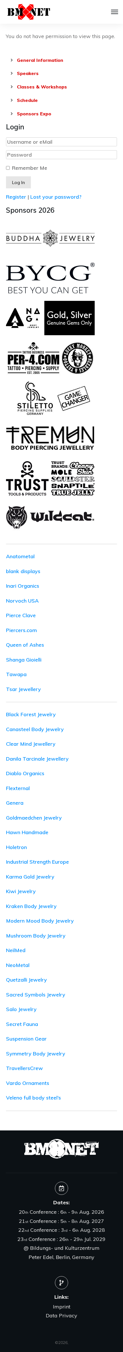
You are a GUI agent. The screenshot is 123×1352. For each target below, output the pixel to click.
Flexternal (18, 788)
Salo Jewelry (21, 1009)
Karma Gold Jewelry (30, 876)
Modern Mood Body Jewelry (40, 920)
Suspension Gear (26, 1038)
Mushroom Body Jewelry (36, 935)
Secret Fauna (22, 1024)
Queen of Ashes (25, 645)
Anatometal (20, 556)
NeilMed (15, 950)
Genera (14, 803)
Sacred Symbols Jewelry (35, 994)
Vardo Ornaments (27, 1083)
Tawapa (16, 674)
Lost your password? (56, 197)
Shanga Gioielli (23, 659)
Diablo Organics (25, 773)
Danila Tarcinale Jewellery (37, 758)
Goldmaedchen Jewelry (34, 817)
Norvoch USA (22, 600)
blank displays (23, 571)
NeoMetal (17, 965)
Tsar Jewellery (23, 689)
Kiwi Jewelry (21, 891)
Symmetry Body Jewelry (35, 1053)
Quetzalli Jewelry (26, 979)
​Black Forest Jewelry (31, 714)
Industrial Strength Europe (37, 861)
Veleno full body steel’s (33, 1097)
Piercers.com (21, 630)
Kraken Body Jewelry (31, 906)
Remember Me (29, 168)
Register (16, 197)
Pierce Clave (21, 615)
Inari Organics (22, 586)
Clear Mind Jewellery (30, 744)
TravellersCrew (24, 1068)
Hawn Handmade (27, 832)
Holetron (16, 847)
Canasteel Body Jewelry (35, 729)
